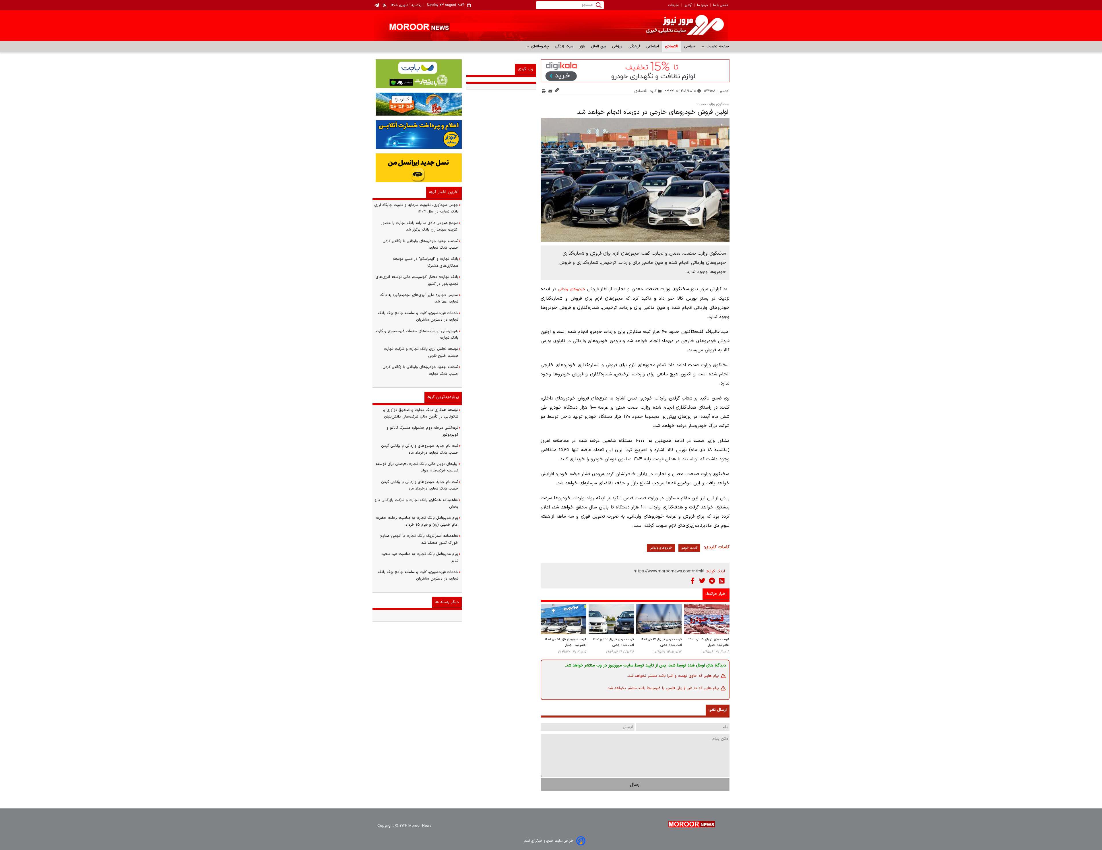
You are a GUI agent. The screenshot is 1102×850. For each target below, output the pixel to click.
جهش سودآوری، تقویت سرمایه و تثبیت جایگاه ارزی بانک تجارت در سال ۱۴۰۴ (416, 208)
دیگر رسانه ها (447, 602)
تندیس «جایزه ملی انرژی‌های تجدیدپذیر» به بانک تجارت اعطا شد (418, 298)
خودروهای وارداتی (661, 547)
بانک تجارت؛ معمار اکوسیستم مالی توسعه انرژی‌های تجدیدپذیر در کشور (417, 280)
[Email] (550, 91)
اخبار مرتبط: (716, 593)
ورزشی (617, 46)
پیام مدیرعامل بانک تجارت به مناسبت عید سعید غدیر (420, 557)
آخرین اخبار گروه (444, 192)
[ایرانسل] (417, 167)
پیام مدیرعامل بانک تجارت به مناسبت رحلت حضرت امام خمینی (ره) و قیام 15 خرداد (417, 521)
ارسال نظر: (718, 710)
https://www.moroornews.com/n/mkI (669, 571)
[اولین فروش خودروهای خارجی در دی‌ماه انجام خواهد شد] (635, 180)
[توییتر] (702, 581)
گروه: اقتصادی (646, 91)
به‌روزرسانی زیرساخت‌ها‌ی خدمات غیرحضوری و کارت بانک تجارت (417, 334)
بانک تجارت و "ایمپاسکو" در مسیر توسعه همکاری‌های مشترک (425, 262)
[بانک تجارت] (417, 73)
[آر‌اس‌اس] (722, 581)
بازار (582, 46)
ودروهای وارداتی (570, 289)
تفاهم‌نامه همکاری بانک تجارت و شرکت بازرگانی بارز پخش (416, 503)
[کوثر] (417, 134)
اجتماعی (652, 46)
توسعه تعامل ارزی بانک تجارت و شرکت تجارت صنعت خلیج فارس (421, 352)
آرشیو (688, 5)
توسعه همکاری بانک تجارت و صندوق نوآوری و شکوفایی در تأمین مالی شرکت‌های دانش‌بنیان (420, 413)
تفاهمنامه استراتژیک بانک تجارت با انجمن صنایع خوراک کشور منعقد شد (419, 539)
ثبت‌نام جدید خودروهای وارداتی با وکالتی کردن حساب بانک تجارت (420, 244)
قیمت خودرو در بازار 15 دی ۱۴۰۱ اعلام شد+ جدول (565, 642)
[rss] (385, 5)
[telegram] (376, 5)
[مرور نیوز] (551, 25)
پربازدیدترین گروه (443, 397)
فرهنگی (634, 46)
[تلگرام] (712, 581)
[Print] (544, 91)
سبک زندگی (564, 46)
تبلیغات (673, 5)
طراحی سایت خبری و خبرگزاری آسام (548, 841)
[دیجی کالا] (635, 70)
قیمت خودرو (689, 547)
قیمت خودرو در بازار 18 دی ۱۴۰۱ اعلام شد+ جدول (709, 642)
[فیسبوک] (692, 581)
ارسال (635, 784)
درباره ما (702, 5)
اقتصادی (671, 46)
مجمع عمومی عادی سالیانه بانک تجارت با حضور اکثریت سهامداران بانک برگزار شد (419, 226)
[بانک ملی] (417, 104)
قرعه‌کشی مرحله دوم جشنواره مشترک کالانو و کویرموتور (422, 431)
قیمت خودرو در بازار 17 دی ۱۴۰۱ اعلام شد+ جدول (661, 642)
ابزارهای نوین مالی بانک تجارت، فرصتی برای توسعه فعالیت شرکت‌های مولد (417, 467)
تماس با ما (720, 5)
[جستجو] (598, 5)
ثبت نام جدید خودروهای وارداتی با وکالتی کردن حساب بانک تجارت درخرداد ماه (419, 449)
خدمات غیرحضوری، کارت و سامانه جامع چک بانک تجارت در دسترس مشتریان (418, 316)
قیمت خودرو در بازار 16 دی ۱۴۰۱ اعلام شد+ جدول (613, 642)
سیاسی (689, 46)
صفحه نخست (717, 46)
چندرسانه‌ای (539, 46)
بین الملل (598, 46)
